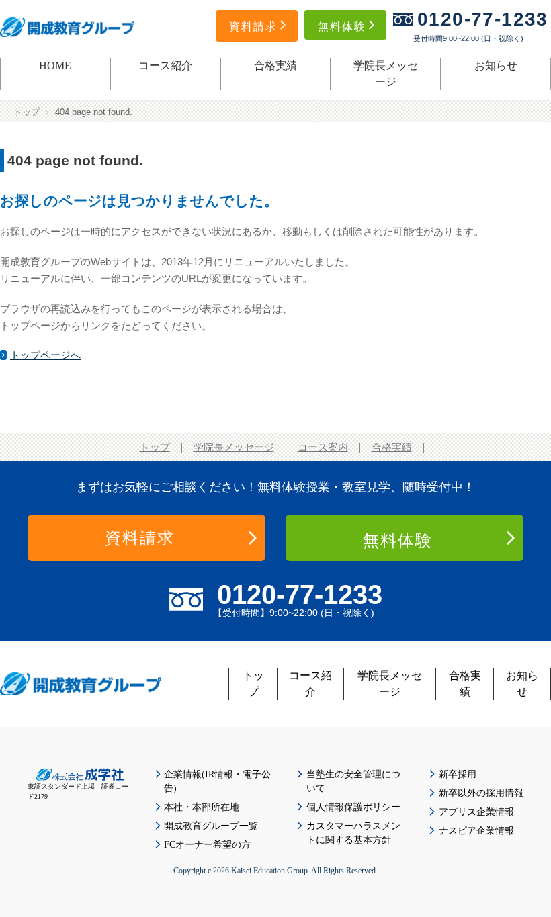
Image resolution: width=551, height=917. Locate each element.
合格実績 (275, 65)
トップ (26, 112)
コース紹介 (165, 65)
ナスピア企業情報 (476, 831)
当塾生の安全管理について (353, 781)
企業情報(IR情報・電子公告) (217, 781)
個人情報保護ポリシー (353, 807)
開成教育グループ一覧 (211, 826)
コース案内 (323, 447)
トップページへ (45, 355)
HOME (55, 65)
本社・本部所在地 (201, 807)
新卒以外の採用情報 (481, 793)
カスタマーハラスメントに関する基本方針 (353, 833)
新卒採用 (457, 774)
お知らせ (495, 65)
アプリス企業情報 (476, 812)
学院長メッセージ (385, 73)
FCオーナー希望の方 (207, 845)
